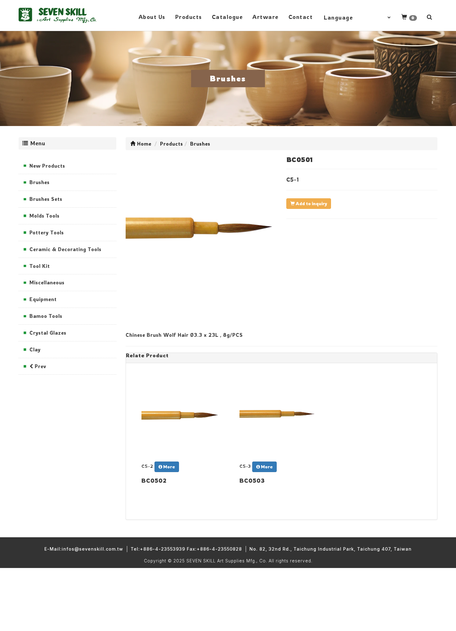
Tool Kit (39, 266)
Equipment (43, 299)
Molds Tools (44, 216)
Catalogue (227, 16)
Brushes (39, 182)
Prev (39, 366)
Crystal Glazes (47, 333)
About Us (152, 16)
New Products (47, 166)
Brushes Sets (45, 199)
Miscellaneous (47, 282)
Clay (35, 349)
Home (143, 144)
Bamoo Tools (45, 316)
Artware (266, 16)
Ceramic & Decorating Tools (65, 249)
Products (188, 16)
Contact (300, 16)
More (168, 466)
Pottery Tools (46, 232)
